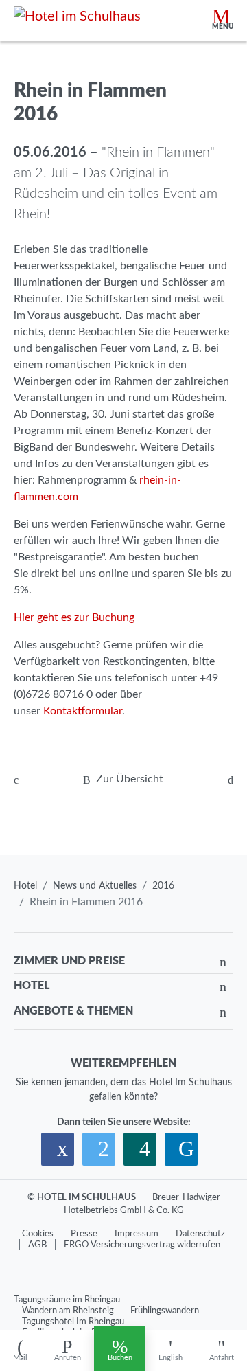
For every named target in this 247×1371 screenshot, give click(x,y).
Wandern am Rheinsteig (68, 1310)
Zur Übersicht (129, 778)
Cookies (38, 1234)
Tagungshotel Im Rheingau (73, 1321)
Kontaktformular (82, 710)
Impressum (136, 1234)
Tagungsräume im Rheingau (67, 1299)
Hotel (25, 886)
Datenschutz (200, 1234)
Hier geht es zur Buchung (74, 617)
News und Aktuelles (95, 886)
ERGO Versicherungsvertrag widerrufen (142, 1244)
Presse (84, 1234)
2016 (163, 886)
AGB (37, 1244)
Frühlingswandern (164, 1310)
